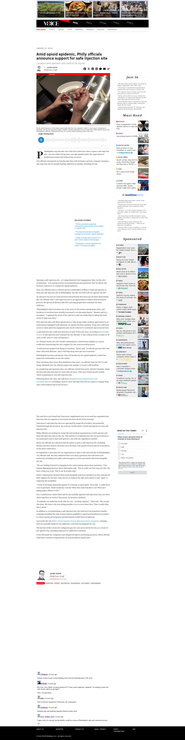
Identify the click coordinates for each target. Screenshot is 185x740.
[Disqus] (73, 642)
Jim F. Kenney (85, 583)
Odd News (79, 29)
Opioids (52, 74)
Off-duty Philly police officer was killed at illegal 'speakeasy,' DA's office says (131, 84)
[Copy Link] (108, 69)
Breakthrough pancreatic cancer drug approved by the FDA (130, 201)
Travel (120, 281)
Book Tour (122, 257)
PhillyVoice (51, 23)
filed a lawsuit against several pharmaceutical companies (75, 521)
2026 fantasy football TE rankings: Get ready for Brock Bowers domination (131, 108)
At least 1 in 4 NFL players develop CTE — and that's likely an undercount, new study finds (132, 212)
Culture (102, 23)
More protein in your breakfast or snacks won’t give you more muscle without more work (131, 229)
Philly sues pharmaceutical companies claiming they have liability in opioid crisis (89, 226)
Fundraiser (122, 304)
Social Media (123, 157)
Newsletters (112, 29)
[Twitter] (88, 69)
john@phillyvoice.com (58, 579)
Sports (130, 23)
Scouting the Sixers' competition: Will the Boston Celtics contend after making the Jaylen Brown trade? (132, 103)
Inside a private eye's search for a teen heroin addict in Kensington (88, 238)
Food (120, 169)
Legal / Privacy (100, 729)
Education (90, 29)
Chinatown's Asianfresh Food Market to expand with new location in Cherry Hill (131, 88)
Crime (69, 29)
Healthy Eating (123, 145)
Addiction (43, 74)
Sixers (120, 181)
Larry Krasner (95, 583)
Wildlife (121, 122)
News (75, 23)
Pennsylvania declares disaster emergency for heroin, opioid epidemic (89, 233)
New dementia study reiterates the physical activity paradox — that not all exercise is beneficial (131, 223)
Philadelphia (65, 583)
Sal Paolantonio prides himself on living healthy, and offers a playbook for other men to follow (132, 217)
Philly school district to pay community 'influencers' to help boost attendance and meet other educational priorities (131, 97)
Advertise (59, 729)
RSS (134, 729)
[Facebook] (85, 69)
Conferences (122, 340)
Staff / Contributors (118, 730)
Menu (40, 23)
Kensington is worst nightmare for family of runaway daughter (88, 244)
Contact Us (79, 729)
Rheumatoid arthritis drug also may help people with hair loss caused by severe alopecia (131, 206)
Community (122, 352)
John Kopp (52, 67)
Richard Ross (75, 583)
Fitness (121, 245)
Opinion (61, 29)
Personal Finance (124, 316)
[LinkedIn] (92, 69)
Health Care (122, 387)
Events (116, 22)
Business (101, 29)
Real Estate (122, 269)
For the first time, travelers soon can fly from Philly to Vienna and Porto (131, 92)
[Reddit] (96, 69)
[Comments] (100, 69)
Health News (122, 364)
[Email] (104, 69)
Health (89, 22)
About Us (40, 729)
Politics (52, 29)
